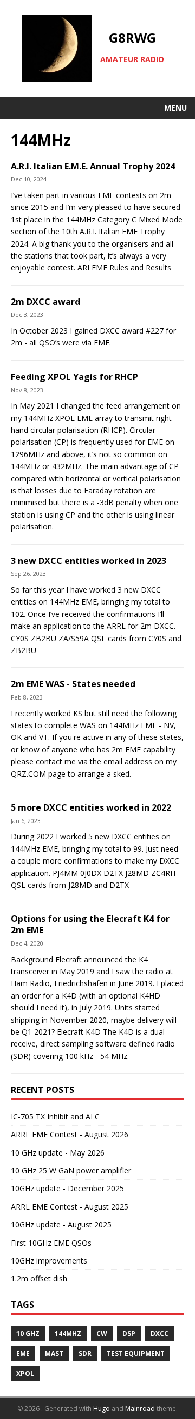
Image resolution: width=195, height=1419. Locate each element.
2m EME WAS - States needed (73, 684)
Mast (54, 1353)
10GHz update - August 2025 (61, 1224)
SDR (85, 1353)
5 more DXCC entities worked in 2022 (91, 807)
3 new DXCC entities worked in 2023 (88, 561)
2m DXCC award (45, 302)
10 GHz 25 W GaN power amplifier (71, 1170)
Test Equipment (136, 1353)
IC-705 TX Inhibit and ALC (55, 1116)
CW (101, 1333)
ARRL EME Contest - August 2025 (69, 1206)
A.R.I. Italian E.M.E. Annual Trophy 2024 (93, 166)
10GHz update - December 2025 (67, 1188)
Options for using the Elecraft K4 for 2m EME (90, 924)
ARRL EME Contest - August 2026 (69, 1134)
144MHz (68, 1333)
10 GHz (28, 1333)
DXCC (159, 1333)
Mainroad (140, 1408)
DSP (128, 1333)
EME (23, 1353)
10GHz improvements (49, 1260)
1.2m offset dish (39, 1278)
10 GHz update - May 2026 (58, 1153)
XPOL (25, 1373)
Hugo (101, 1408)
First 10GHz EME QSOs (51, 1243)
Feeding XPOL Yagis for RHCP (74, 377)
